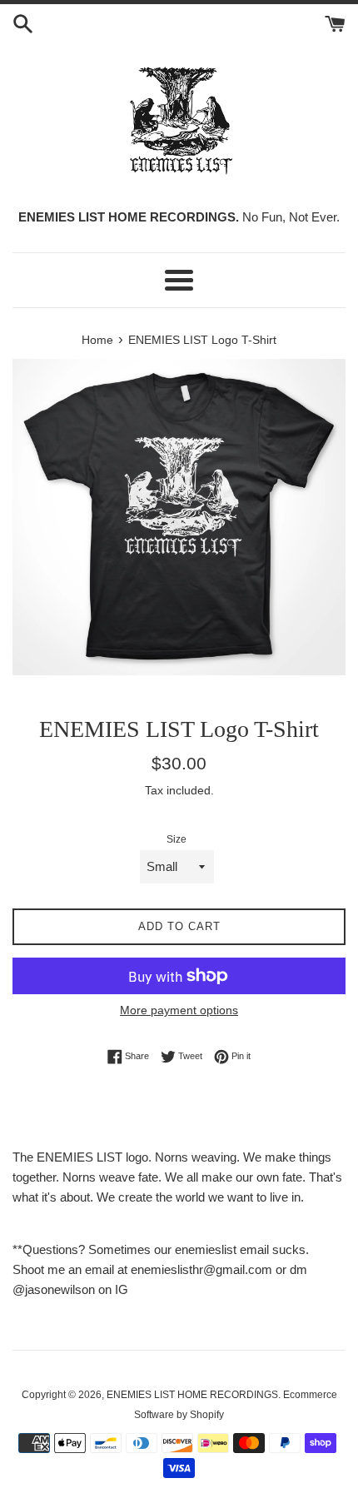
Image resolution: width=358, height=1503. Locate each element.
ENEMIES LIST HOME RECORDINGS (192, 1395)
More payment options (179, 1010)
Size (176, 839)
